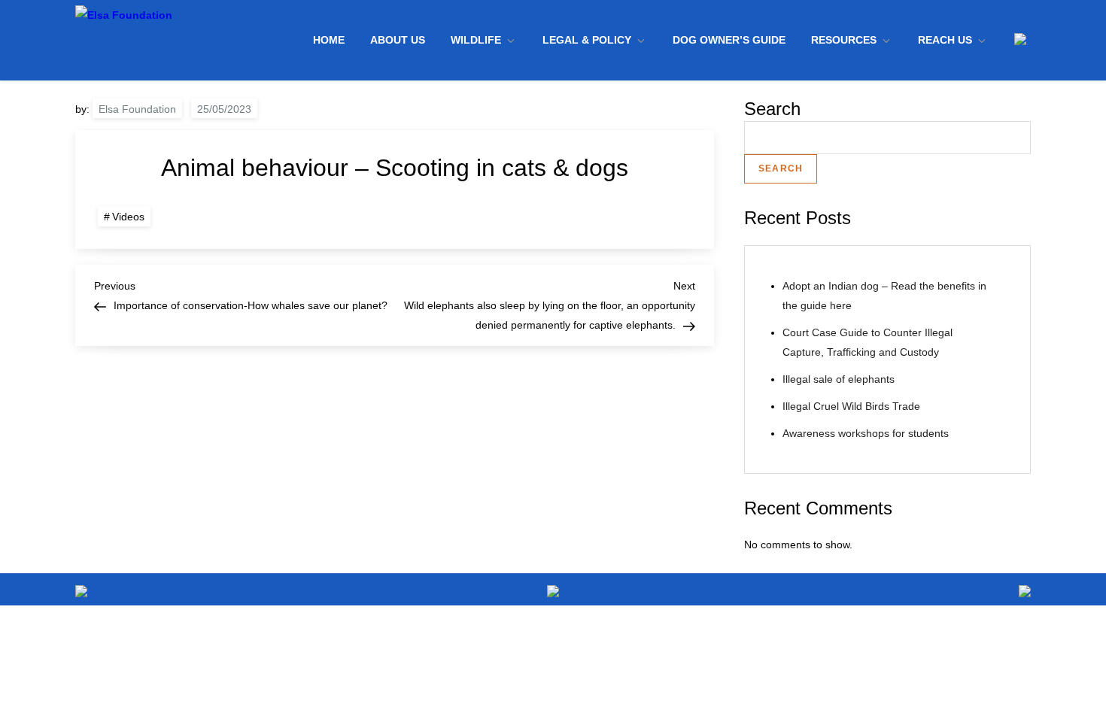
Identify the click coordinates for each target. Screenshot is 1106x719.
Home (329, 40)
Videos (128, 217)
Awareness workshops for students (865, 433)
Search (772, 109)
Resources (844, 40)
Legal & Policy (586, 40)
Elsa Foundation (137, 109)
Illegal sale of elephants (838, 379)
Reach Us (945, 40)
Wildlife (476, 40)
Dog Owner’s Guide (729, 40)
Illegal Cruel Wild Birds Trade (851, 406)
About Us (397, 40)
